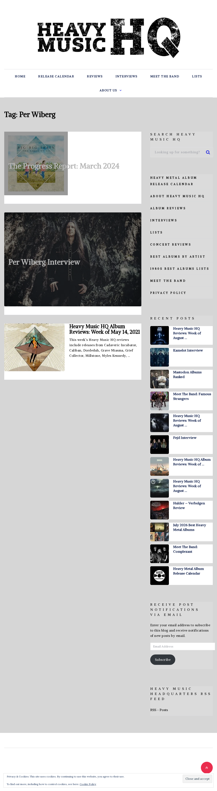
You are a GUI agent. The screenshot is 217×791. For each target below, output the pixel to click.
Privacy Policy (168, 293)
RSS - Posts (159, 710)
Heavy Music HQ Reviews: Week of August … (187, 333)
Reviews (95, 76)
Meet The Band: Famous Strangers (192, 396)
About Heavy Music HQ (177, 196)
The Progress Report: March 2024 (63, 165)
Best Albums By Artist (178, 256)
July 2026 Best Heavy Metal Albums (189, 527)
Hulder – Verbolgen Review (189, 505)
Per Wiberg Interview (44, 261)
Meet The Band (164, 76)
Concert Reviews (171, 244)
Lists (197, 76)
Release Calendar (56, 76)
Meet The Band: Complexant (185, 549)
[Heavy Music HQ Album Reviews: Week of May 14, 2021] (34, 347)
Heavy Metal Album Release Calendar (188, 570)
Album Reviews (168, 208)
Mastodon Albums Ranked (187, 374)
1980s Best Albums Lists (180, 269)
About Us (108, 90)
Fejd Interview (184, 437)
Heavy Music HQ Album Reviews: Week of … (192, 461)
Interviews (126, 76)
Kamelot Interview (188, 350)
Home (20, 76)
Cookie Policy (88, 784)
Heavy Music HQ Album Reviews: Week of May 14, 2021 (104, 329)
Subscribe (163, 660)
